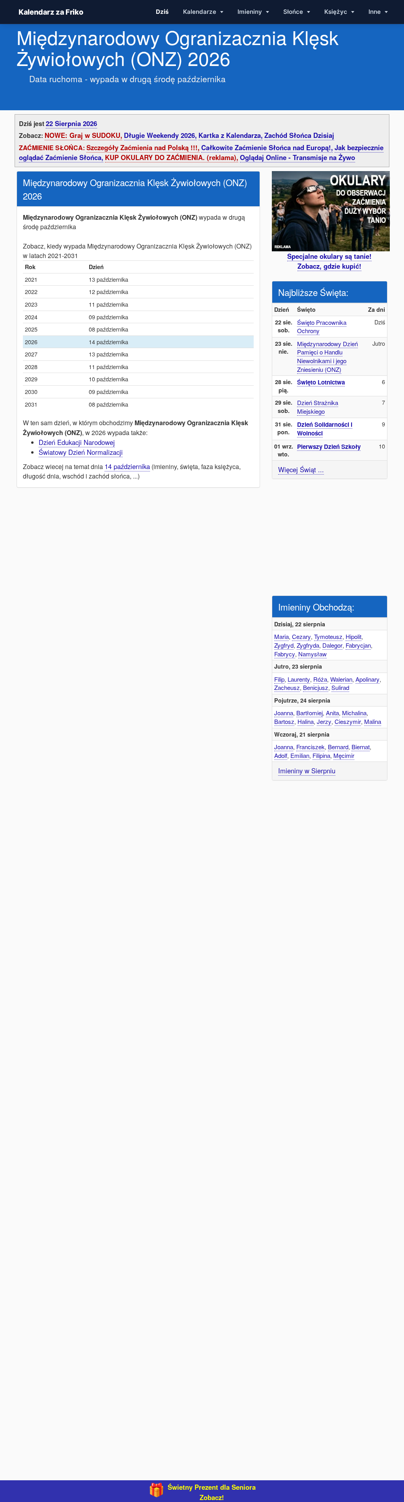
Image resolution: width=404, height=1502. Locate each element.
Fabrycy (284, 654)
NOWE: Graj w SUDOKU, (83, 135)
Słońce (294, 11)
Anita (332, 713)
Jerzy (324, 721)
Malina (372, 721)
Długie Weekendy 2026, (160, 135)
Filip (279, 679)
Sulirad (340, 687)
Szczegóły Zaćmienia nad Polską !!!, (143, 147)
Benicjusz (315, 687)
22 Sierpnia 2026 (71, 123)
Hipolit (353, 636)
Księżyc (336, 11)
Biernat (361, 747)
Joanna (283, 713)
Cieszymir (348, 721)
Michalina (354, 713)
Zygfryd (284, 645)
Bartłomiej (309, 713)
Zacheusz (287, 687)
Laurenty (299, 679)
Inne (375, 11)
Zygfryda (308, 645)
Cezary (301, 636)
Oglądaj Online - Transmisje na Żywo (297, 157)
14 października (127, 466)
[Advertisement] (331, 536)
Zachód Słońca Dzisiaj (299, 135)
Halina (305, 721)
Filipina (321, 755)
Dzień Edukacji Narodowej (77, 442)
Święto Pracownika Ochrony (321, 326)
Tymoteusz (328, 636)
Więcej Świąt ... (301, 469)
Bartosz (284, 721)
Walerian (341, 679)
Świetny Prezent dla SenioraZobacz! (212, 1492)
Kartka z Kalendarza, (230, 135)
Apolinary (367, 679)
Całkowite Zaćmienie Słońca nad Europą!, (267, 147)
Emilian (299, 755)
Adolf (280, 755)
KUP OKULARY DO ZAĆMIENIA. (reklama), (171, 157)
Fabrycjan (358, 645)
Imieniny (251, 11)
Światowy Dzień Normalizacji (81, 452)
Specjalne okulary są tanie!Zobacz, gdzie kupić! (329, 261)
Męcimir (343, 755)
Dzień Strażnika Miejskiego (317, 406)
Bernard (338, 747)
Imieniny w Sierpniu (306, 770)
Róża (320, 679)
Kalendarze (200, 11)
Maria (281, 636)
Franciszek (310, 747)
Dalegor (332, 645)
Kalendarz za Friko (51, 12)
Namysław (312, 654)
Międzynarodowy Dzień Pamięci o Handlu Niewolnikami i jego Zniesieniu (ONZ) (327, 356)
